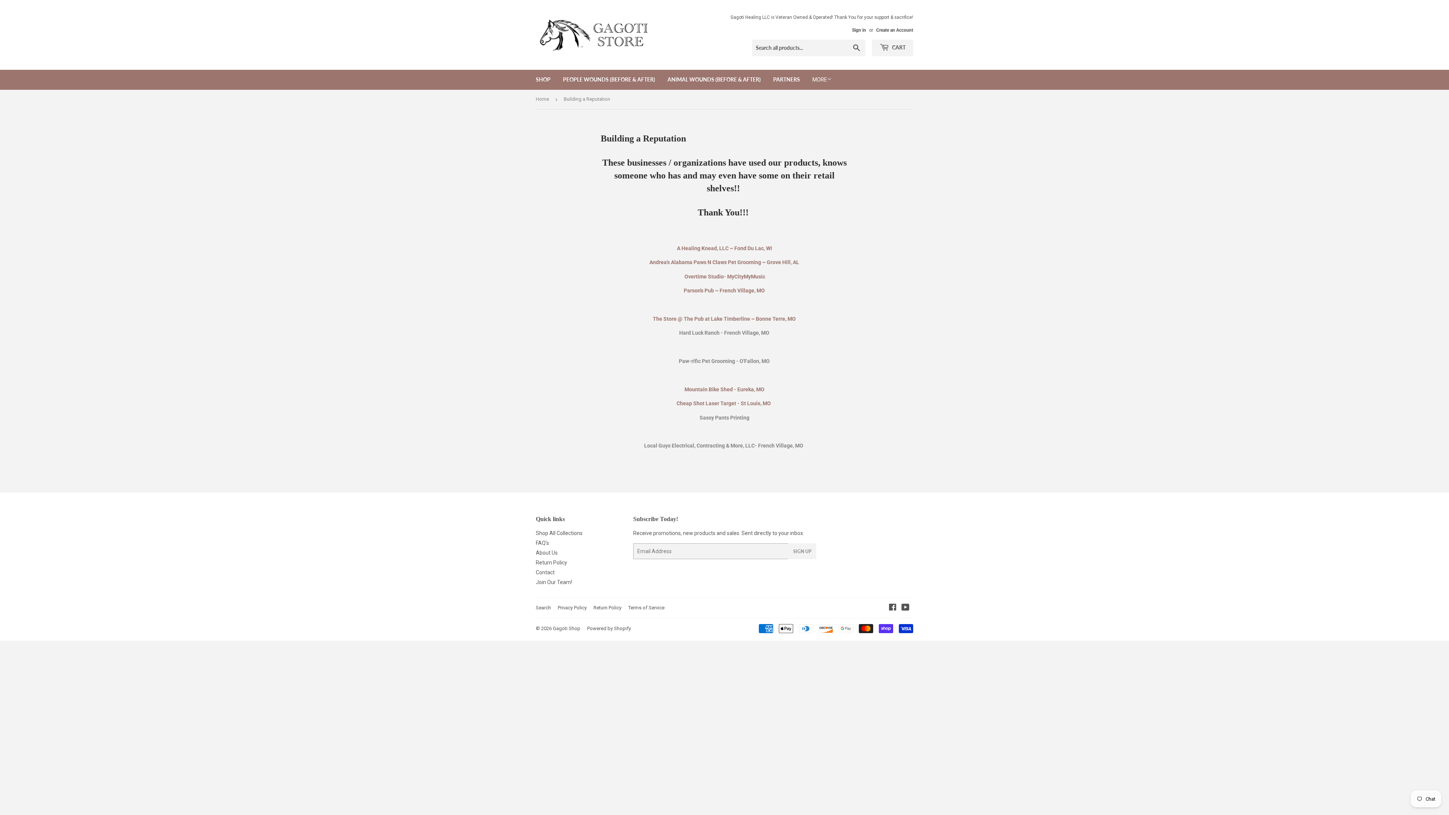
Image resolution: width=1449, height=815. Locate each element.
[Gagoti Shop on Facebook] (893, 608)
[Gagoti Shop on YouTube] (905, 608)
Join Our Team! (554, 582)
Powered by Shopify (609, 628)
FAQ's (542, 543)
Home (542, 99)
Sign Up (802, 551)
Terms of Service (646, 607)
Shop (543, 79)
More (819, 80)
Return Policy (551, 563)
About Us (547, 553)
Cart (898, 47)
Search (543, 607)
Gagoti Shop (566, 628)
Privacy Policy (572, 607)
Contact (545, 572)
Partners (786, 79)
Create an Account (894, 30)
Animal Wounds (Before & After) (714, 79)
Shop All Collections (559, 533)
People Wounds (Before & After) (609, 79)
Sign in (859, 30)
